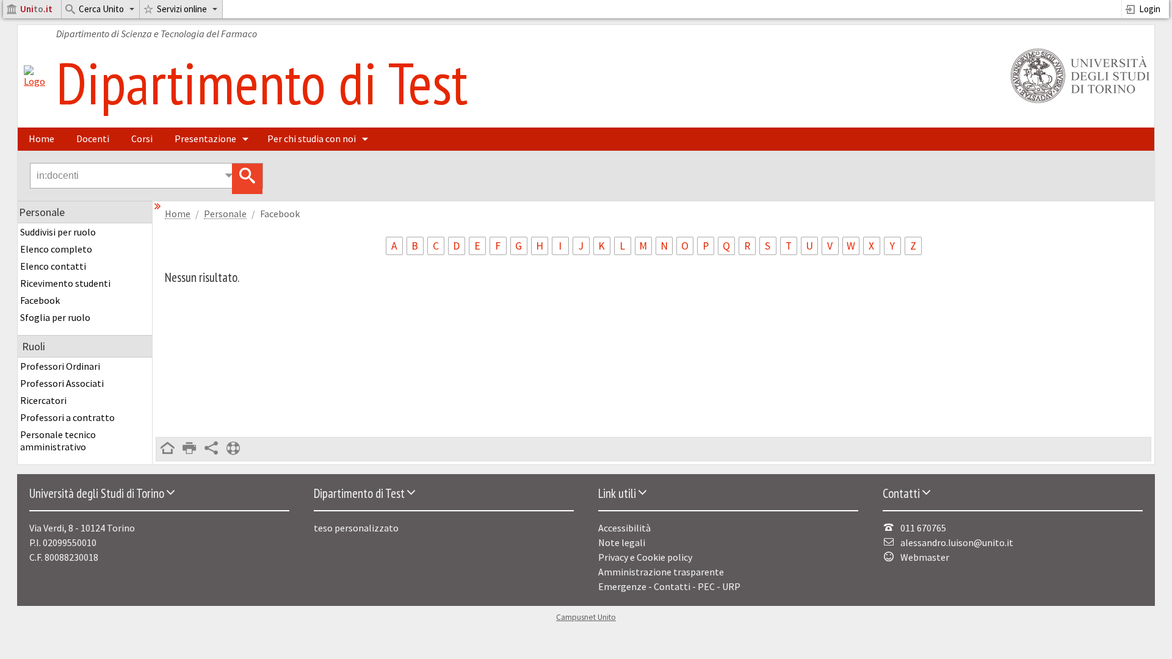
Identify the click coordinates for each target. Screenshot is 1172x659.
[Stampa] (189, 449)
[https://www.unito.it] (1078, 102)
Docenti (92, 138)
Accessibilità (624, 528)
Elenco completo (56, 249)
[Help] (233, 449)
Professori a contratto (67, 417)
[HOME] (167, 449)
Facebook (40, 300)
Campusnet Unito (586, 617)
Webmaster (924, 557)
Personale (225, 214)
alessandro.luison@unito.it (956, 542)
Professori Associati (62, 383)
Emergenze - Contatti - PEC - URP (669, 586)
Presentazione (205, 138)
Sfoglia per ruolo (55, 317)
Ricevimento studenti (65, 283)
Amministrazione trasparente (661, 572)
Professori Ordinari (60, 366)
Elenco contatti (53, 266)
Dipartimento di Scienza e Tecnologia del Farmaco (156, 33)
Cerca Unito (101, 9)
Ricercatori (43, 400)
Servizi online (182, 9)
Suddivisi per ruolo (58, 232)
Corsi (142, 138)
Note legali (621, 542)
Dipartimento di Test (262, 82)
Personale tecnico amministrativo (58, 440)
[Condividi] (211, 449)
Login (1149, 9)
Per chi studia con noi (311, 138)
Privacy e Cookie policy (645, 557)
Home (41, 138)
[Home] (34, 81)
